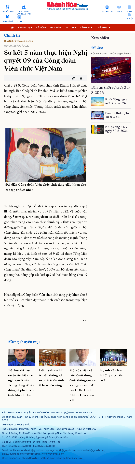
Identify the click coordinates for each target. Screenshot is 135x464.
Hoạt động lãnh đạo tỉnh (24, 12)
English (129, 11)
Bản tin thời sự (99, 53)
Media (19, 21)
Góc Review (107, 11)
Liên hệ (119, 11)
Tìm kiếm (129, 19)
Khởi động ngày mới (121, 53)
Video (97, 48)
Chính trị (12, 36)
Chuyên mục (8, 11)
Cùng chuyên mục (24, 342)
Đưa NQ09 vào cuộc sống (18, 41)
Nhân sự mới (7, 21)
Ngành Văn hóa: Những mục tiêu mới (111, 375)
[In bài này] (80, 78)
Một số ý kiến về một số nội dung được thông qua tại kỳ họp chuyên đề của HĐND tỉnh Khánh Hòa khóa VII (82, 385)
